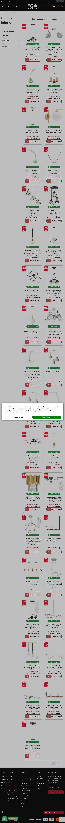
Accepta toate (46, 417)
